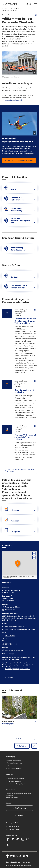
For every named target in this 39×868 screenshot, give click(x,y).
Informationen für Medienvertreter (19, 286)
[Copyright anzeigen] (34, 71)
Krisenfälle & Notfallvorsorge (18, 198)
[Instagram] (12, 839)
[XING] (27, 839)
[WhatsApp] (8, 844)
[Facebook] (8, 839)
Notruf (13, 189)
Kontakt (14, 277)
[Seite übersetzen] (30, 4)
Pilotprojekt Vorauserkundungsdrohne (20, 220)
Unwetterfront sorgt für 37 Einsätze (24, 391)
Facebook (15, 521)
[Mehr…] (34, 189)
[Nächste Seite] (34, 738)
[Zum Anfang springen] (34, 746)
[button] (34, 553)
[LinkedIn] (22, 839)
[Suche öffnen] (26, 4)
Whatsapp (15, 510)
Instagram (15, 531)
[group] (19, 565)
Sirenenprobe (8, 724)
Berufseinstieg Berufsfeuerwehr (18, 248)
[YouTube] (17, 839)
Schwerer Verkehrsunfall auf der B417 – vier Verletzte (25, 437)
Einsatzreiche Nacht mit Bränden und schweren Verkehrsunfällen (25, 321)
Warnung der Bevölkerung (16, 209)
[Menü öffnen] (35, 4)
